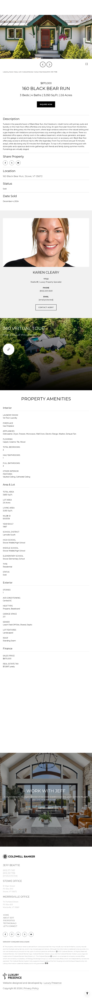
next (49, 64)
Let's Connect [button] (46, 808)
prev (43, 64)
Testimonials (9, 923)
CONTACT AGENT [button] (46, 307)
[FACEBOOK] (5, 934)
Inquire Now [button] (46, 104)
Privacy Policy (31, 988)
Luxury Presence (53, 983)
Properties (9, 920)
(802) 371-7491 (9, 870)
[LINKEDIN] (18, 934)
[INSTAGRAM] (11, 934)
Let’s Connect (10, 926)
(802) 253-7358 (9, 873)
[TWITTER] (24, 934)
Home (6, 915)
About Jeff (8, 918)
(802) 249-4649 (46, 291)
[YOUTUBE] (31, 934)
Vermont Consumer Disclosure (16, 942)
